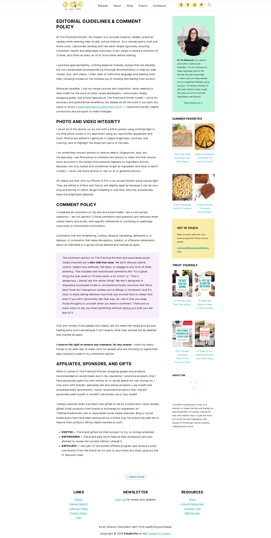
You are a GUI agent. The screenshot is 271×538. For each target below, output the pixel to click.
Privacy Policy (79, 513)
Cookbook (159, 5)
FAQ (78, 517)
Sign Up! (120, 499)
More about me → (193, 102)
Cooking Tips (192, 508)
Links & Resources (192, 504)
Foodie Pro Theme (159, 533)
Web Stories (192, 513)
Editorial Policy (78, 508)
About (117, 5)
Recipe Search (79, 504)
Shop (130, 5)
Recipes (103, 5)
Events (143, 5)
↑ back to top (135, 476)
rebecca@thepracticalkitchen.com (99, 106)
